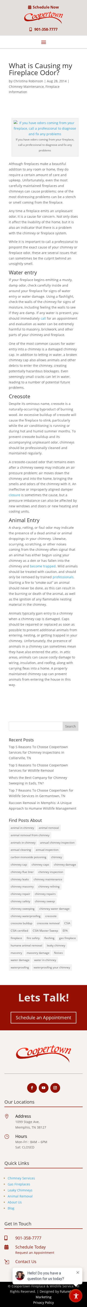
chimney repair (20, 894)
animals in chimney (23, 843)
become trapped (43, 566)
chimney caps (40, 864)
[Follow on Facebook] (32, 1088)
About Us (15, 1202)
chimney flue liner (22, 872)
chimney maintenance (48, 879)
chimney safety (20, 901)
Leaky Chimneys (20, 1190)
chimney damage (65, 864)
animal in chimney (22, 828)
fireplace (16, 938)
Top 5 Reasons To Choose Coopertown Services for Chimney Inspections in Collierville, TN (38, 752)
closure (14, 495)
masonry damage (38, 953)
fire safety (33, 938)
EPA (65, 931)
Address (23, 1116)
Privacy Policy (43, 1302)
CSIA (67, 923)
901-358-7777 (46, 29)
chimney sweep (45, 901)
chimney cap (19, 864)
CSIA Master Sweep (45, 931)
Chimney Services (21, 1178)
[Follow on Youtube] (43, 1088)
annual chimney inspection (57, 843)
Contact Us (25, 1261)
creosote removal (48, 923)
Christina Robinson (28, 81)
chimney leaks (20, 879)
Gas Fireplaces (19, 1184)
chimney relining (49, 886)
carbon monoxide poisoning (28, 857)
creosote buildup (21, 923)
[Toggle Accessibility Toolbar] (76, 1296)
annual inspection (47, 850)
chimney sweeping (23, 909)
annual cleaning (21, 850)
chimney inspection (50, 872)
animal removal (49, 828)
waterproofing (20, 967)
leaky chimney (56, 945)
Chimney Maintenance (26, 86)
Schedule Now (46, 7)
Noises (58, 953)
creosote (51, 916)
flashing (49, 938)
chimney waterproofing (26, 916)
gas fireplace (67, 938)
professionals (63, 577)
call (43, 318)
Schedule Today (30, 1247)
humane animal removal (26, 945)
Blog (11, 1208)
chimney (56, 857)
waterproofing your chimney (52, 967)
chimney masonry (22, 886)
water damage (20, 960)
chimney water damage (54, 909)
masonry (16, 953)
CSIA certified (19, 931)
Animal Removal (20, 1196)
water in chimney (45, 960)
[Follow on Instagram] (55, 1088)
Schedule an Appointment (43, 1017)
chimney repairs (45, 894)
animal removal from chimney (30, 835)
